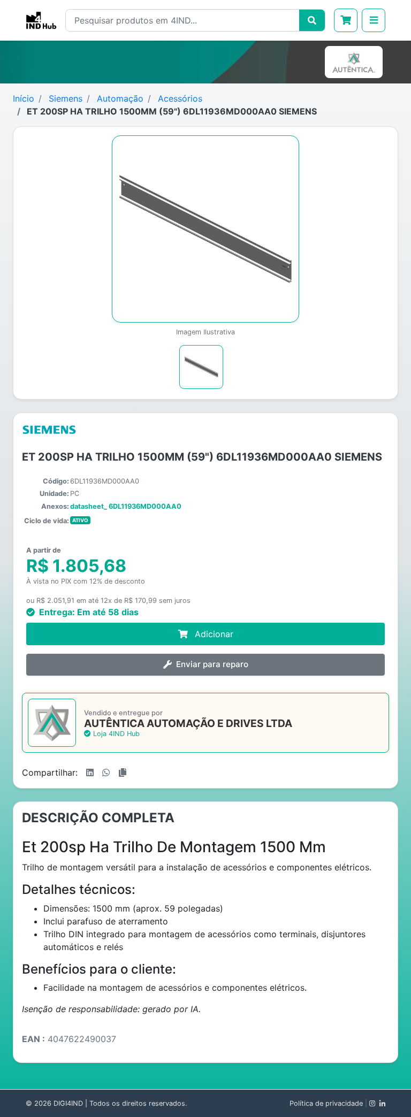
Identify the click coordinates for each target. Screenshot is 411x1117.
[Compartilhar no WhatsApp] (106, 772)
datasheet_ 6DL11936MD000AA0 (125, 506)
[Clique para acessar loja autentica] (356, 62)
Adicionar (212, 634)
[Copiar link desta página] (122, 772)
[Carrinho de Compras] (345, 20)
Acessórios (180, 98)
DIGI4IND (68, 1103)
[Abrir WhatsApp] (384, 1090)
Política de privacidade (326, 1103)
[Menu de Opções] (373, 20)
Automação (120, 98)
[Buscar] (312, 20)
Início (23, 98)
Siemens (65, 98)
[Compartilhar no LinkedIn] (90, 772)
